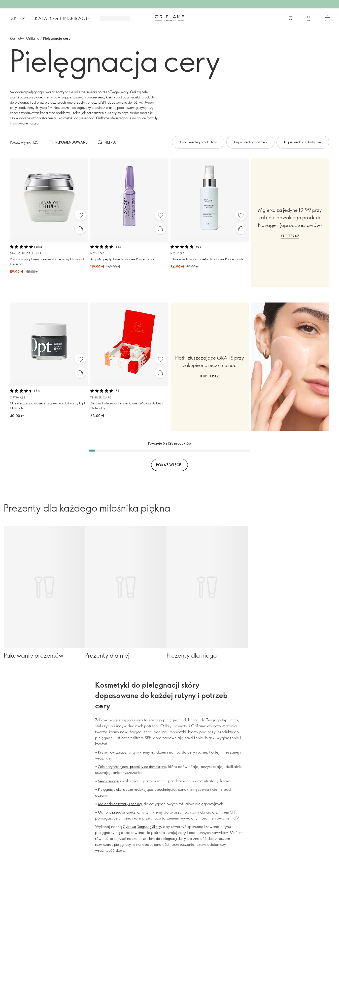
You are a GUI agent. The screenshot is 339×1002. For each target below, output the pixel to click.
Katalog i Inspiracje (62, 18)
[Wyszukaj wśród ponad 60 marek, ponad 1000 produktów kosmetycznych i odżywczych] (291, 18)
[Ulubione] (80, 215)
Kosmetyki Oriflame (24, 38)
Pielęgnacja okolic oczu (115, 789)
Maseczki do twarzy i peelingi (120, 803)
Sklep (18, 18)
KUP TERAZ (290, 236)
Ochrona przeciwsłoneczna (118, 812)
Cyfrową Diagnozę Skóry (142, 826)
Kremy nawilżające (112, 752)
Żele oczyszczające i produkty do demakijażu (132, 766)
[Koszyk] (327, 18)
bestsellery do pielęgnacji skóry (162, 838)
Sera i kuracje (108, 781)
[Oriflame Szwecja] (169, 18)
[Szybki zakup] (80, 228)
